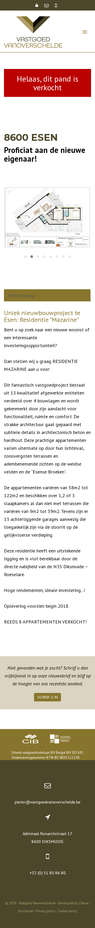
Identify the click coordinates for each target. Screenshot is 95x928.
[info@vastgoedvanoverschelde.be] (47, 5)
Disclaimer (26, 911)
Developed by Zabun (73, 903)
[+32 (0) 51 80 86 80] (56, 5)
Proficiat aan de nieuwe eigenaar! (44, 154)
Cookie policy (67, 911)
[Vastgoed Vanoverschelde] (33, 31)
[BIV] (61, 739)
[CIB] (30, 739)
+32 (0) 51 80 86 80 (48, 872)
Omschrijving (21, 295)
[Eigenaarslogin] (37, 5)
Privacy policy (45, 911)
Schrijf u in (47, 697)
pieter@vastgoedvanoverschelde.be (47, 802)
